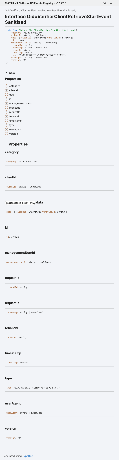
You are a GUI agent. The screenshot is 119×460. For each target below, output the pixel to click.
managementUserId (21, 42)
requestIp (16, 47)
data (13, 37)
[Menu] (111, 3)
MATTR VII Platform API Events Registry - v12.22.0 (35, 3)
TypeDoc (27, 456)
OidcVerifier (12, 10)
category (16, 32)
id (12, 40)
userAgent (16, 57)
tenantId (16, 50)
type (13, 55)
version (15, 60)
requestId (16, 45)
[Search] (105, 3)
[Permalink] (23, 79)
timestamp (16, 52)
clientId (16, 35)
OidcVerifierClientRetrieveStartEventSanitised (48, 10)
